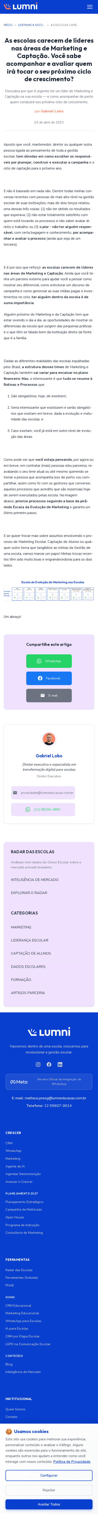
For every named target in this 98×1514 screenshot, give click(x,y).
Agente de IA (15, 1166)
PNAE (9, 1285)
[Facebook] (49, 1064)
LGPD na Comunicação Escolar (28, 1344)
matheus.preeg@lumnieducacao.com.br (55, 1098)
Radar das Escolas (19, 1270)
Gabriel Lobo (52, 111)
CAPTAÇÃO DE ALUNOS (31, 953)
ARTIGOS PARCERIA (28, 993)
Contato (11, 1416)
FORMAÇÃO (21, 980)
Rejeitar (49, 1490)
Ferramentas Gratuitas (21, 1277)
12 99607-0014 (58, 1105)
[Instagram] (38, 1064)
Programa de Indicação (22, 1225)
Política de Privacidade (71, 1461)
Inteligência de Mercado (23, 1372)
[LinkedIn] (60, 1064)
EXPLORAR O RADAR (29, 893)
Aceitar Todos (49, 1504)
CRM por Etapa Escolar (22, 1336)
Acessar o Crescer (19, 1181)
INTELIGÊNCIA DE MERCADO (35, 880)
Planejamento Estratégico (24, 1202)
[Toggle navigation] (89, 6)
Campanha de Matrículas (23, 1209)
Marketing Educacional (22, 1313)
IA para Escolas (16, 1328)
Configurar (49, 1475)
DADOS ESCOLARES (28, 966)
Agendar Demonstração (23, 1174)
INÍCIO (8, 25)
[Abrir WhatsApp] (86, 1502)
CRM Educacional (18, 1305)
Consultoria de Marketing (24, 1232)
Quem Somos (15, 1409)
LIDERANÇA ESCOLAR (29, 940)
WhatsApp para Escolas (23, 1321)
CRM (9, 1143)
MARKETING (21, 927)
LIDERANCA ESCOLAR (31, 25)
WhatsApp (13, 1150)
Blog (9, 1364)
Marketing (12, 1158)
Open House (14, 1217)
